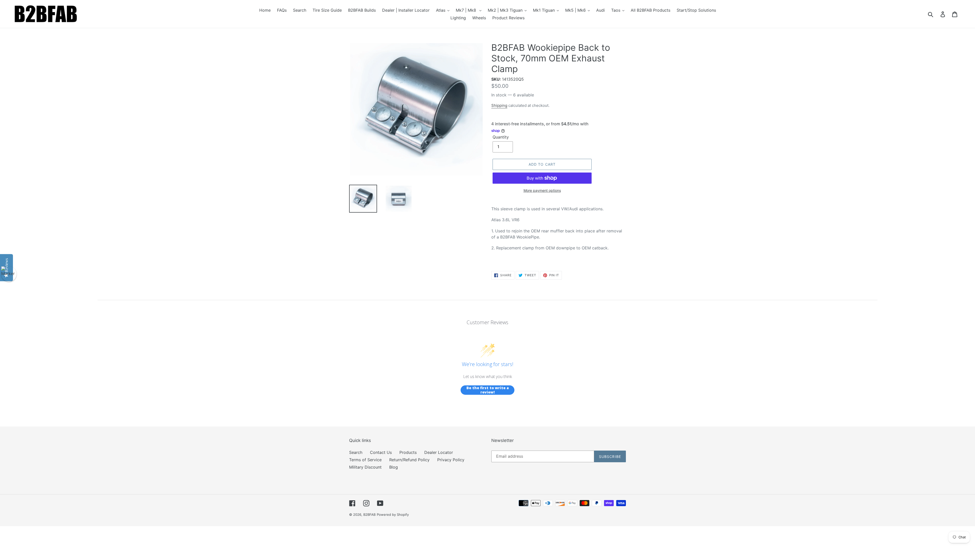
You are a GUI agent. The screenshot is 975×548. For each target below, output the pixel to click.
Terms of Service (365, 459)
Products (408, 452)
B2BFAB (369, 514)
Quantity (501, 137)
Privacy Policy (450, 459)
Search (355, 452)
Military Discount (365, 467)
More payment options (542, 190)
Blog (393, 467)
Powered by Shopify (393, 514)
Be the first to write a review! (487, 390)
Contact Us (381, 452)
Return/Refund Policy (409, 459)
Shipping (499, 105)
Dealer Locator (438, 452)
